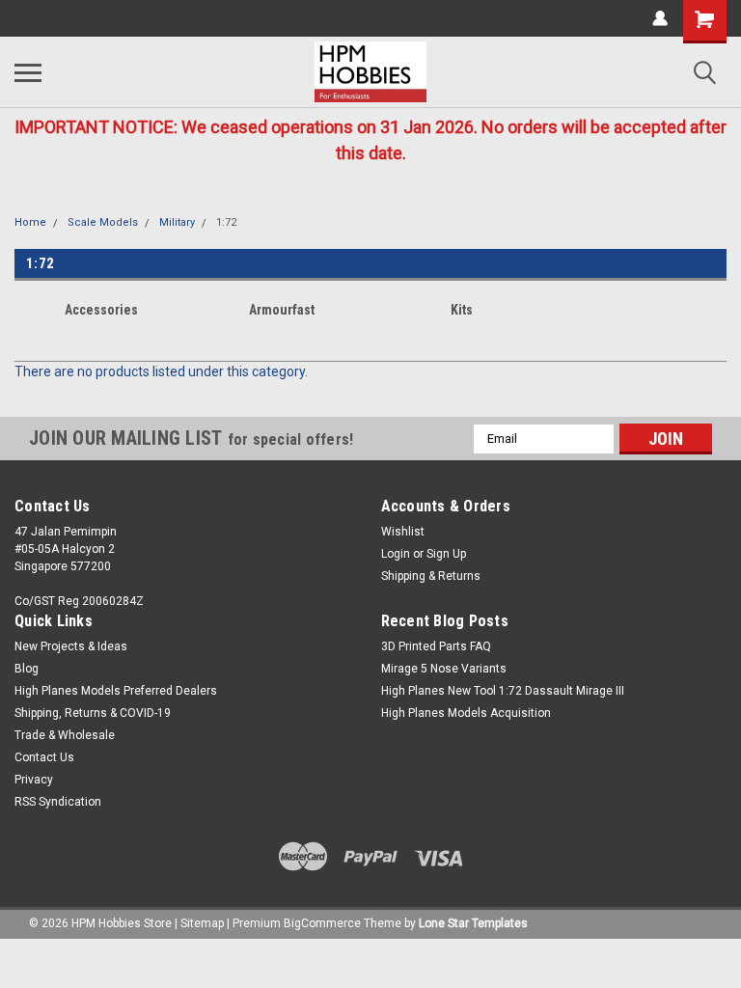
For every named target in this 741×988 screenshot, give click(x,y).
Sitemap (202, 923)
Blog (26, 668)
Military (177, 222)
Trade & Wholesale (64, 735)
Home (30, 222)
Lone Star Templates (473, 923)
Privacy (33, 779)
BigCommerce (322, 923)
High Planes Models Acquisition (466, 713)
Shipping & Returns (430, 576)
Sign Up (446, 554)
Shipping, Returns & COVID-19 (92, 713)
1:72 (226, 222)
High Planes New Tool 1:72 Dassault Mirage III (502, 691)
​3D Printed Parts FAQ (436, 646)
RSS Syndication (57, 802)
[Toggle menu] (27, 72)
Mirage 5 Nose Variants (444, 668)
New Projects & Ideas (70, 646)
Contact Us (44, 757)
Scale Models (103, 222)
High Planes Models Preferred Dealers (115, 691)
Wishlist (403, 531)
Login (395, 554)
